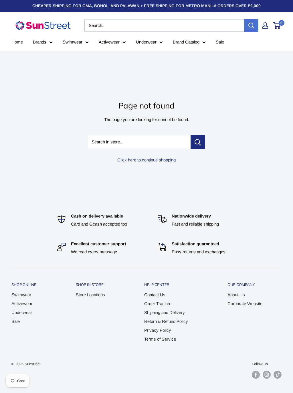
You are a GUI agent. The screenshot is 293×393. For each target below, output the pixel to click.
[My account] (265, 25)
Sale (220, 42)
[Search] (251, 25)
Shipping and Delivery (164, 312)
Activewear (109, 42)
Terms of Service (160, 339)
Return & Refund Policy (166, 321)
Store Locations (90, 294)
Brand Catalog (186, 42)
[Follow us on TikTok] (278, 375)
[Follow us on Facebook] (256, 375)
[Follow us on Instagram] (267, 375)
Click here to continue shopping (146, 159)
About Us (236, 294)
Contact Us (154, 294)
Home (17, 42)
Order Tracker (157, 303)
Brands (39, 42)
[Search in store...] (198, 142)
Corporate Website (244, 303)
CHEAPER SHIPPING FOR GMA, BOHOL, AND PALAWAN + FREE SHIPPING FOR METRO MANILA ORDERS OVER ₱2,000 (146, 5)
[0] (276, 25)
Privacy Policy (157, 330)
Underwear (146, 42)
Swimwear (72, 42)
